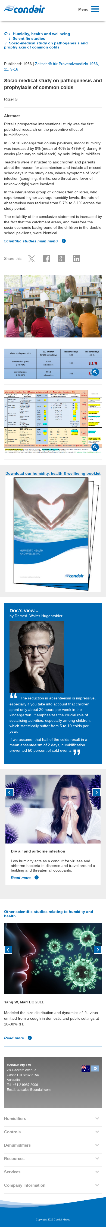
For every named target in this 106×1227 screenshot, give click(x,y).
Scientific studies (29, 38)
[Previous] (9, 792)
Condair (24, 9)
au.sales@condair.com (34, 1090)
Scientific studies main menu (31, 241)
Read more (21, 877)
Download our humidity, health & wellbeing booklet (53, 473)
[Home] (6, 34)
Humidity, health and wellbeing (41, 34)
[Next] (96, 792)
